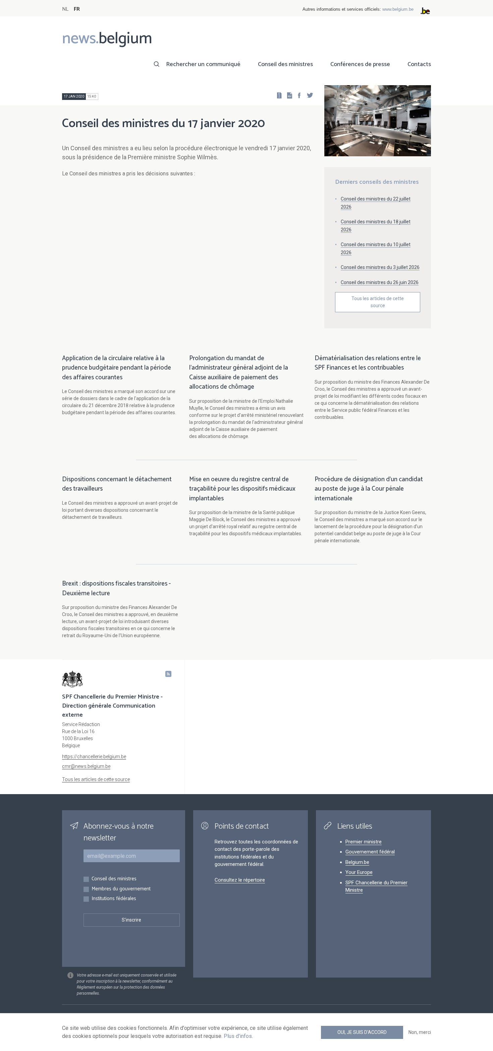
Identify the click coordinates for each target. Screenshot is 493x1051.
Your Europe (359, 872)
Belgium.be (357, 862)
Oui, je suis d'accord (362, 1032)
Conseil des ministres (285, 64)
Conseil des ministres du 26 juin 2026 (380, 282)
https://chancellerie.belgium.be (94, 756)
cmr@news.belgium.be (86, 766)
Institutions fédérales (114, 899)
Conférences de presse (360, 64)
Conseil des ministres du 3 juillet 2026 (380, 267)
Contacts (419, 64)
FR (77, 9)
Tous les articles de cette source (377, 302)
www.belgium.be (398, 9)
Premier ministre (363, 842)
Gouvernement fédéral (370, 852)
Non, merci (419, 1032)
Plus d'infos (238, 1036)
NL (65, 9)
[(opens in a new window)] (297, 95)
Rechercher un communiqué (203, 64)
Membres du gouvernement (121, 889)
